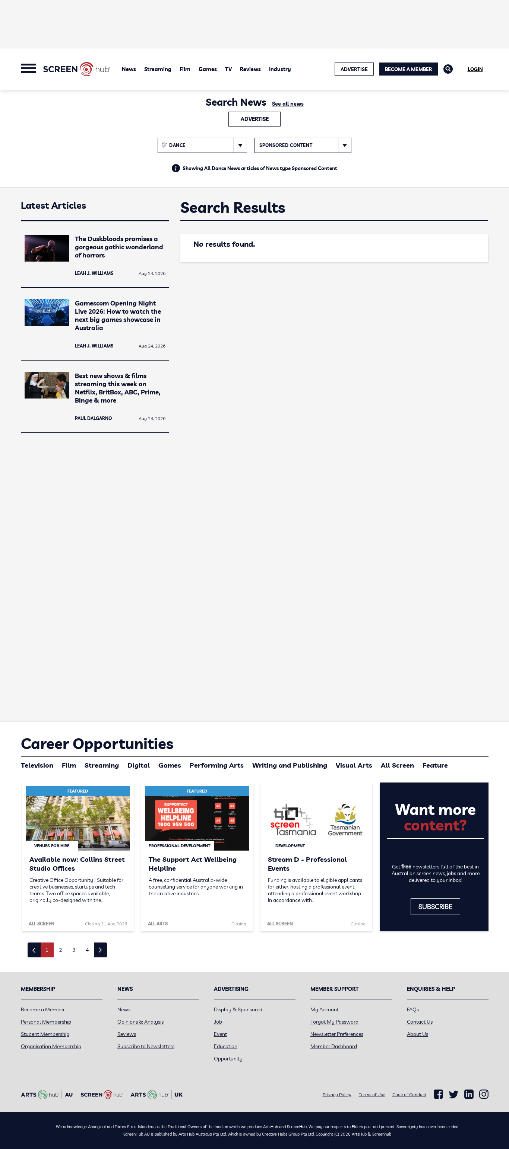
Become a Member (408, 69)
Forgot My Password (334, 1021)
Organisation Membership (51, 1046)
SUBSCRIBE (435, 906)
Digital (138, 765)
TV (228, 69)
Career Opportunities (97, 743)
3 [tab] (73, 950)
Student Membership (45, 1034)
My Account (324, 1009)
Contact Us (420, 1021)
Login (475, 69)
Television (37, 765)
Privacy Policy (337, 1094)
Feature (435, 765)
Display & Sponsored (238, 1009)
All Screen (397, 765)
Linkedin (469, 1094)
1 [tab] (46, 950)
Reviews (250, 69)
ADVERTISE (354, 69)
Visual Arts (354, 765)
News (129, 69)
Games (208, 69)
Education (225, 1046)
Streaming (157, 69)
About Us (417, 1034)
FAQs (413, 1009)
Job (218, 1021)
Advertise (255, 119)
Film (185, 69)
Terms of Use (372, 1094)
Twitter (454, 1094)
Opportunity (228, 1058)
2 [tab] (60, 950)
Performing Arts (217, 765)
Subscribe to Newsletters (145, 1046)
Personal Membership (46, 1021)
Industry (280, 69)
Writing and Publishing (289, 765)
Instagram (484, 1094)
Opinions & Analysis (140, 1021)
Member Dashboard (333, 1046)
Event (220, 1034)
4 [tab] (87, 950)
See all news (288, 103)
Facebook (438, 1094)
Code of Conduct (409, 1094)
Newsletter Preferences (336, 1034)
